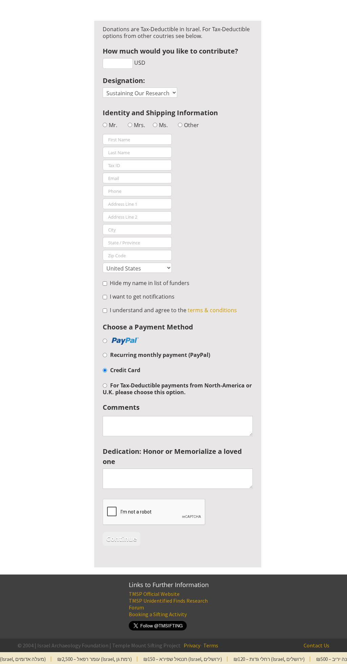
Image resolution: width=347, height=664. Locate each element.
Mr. (113, 125)
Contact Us (316, 645)
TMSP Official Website (154, 593)
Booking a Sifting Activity (158, 614)
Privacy (192, 645)
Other (191, 125)
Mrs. (139, 125)
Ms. (163, 125)
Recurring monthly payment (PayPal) (160, 354)
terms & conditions (212, 310)
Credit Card (125, 370)
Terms (210, 645)
